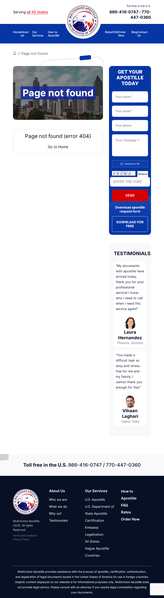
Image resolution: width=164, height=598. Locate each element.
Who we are (58, 500)
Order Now (122, 33)
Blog (134, 32)
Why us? (55, 513)
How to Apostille (53, 33)
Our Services (38, 33)
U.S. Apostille (95, 500)
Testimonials (58, 520)
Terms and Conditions (25, 535)
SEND (130, 195)
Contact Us (142, 33)
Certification (94, 520)
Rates (109, 32)
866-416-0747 (123, 12)
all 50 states (37, 12)
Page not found (34, 53)
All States (92, 541)
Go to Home (58, 147)
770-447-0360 (123, 465)
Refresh (142, 174)
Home (17, 32)
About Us (25, 33)
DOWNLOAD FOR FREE (130, 224)
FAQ (115, 32)
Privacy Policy (21, 539)
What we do (58, 506)
